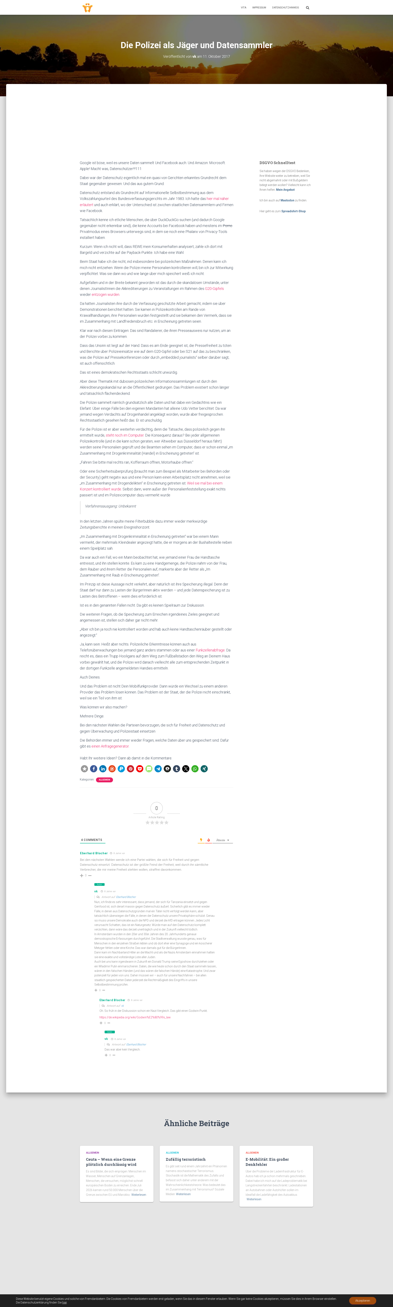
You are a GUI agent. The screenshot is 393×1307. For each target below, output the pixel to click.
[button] (84, 768)
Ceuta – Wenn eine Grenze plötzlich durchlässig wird (111, 1162)
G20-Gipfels (214, 288)
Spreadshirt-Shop (293, 211)
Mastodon (287, 200)
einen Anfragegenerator (110, 746)
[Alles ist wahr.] (87, 7)
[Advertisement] (196, 129)
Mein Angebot (285, 189)
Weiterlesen (138, 1194)
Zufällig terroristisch (186, 1159)
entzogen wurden (105, 294)
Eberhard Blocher (126, 897)
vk (96, 891)
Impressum (259, 7)
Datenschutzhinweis (285, 7)
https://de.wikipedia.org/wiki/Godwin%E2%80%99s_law (135, 1017)
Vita (243, 7)
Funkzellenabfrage (210, 650)
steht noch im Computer (125, 435)
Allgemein (104, 780)
